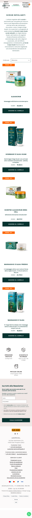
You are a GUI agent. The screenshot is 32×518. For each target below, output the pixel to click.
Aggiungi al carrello (16, 170)
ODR (16, 502)
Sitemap (16, 499)
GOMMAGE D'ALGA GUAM (16, 154)
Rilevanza (21, 60)
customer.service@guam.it (16, 449)
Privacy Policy (21, 414)
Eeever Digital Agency (15, 491)
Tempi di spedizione (16, 462)
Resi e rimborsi (16, 466)
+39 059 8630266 (16, 447)
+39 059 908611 (11, 454)
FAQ (16, 468)
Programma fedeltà (16, 470)
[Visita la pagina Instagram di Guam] (15, 434)
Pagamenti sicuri (16, 460)
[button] (3, 5)
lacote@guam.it (22, 454)
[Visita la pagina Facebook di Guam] (17, 434)
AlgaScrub (16, 97)
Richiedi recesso (16, 476)
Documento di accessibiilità (16, 478)
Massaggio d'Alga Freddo (16, 264)
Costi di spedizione (16, 464)
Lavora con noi (16, 472)
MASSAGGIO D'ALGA (16, 320)
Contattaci (16, 474)
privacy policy (10, 405)
